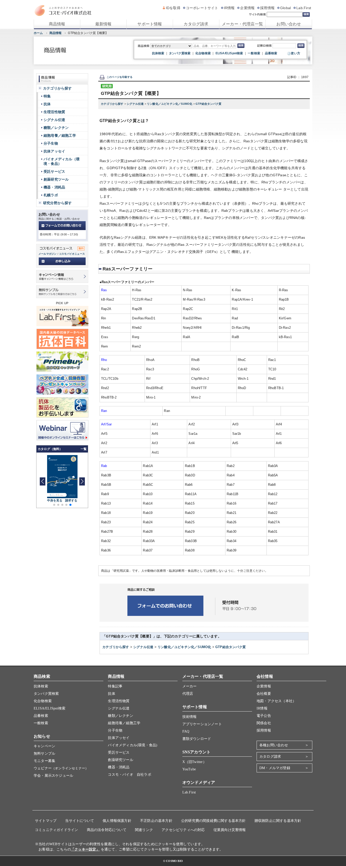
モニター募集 (44, 761)
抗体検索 (158, 53)
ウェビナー (61, 768)
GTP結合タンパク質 (208, 103)
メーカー (189, 686)
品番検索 (271, 53)
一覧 (84, 449)
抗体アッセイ (54, 151)
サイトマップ (45, 821)
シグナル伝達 (135, 103)
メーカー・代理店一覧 (242, 24)
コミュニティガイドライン (56, 830)
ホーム (38, 33)
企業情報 (247, 8)
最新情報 (103, 24)
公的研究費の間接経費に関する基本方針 (213, 821)
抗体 (47, 104)
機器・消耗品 (54, 187)
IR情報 (229, 8)
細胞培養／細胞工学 (60, 135)
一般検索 (254, 53)
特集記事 (115, 686)
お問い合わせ (288, 24)
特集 (47, 96)
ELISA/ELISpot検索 (229, 53)
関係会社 (264, 723)
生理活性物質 (54, 112)
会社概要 (264, 694)
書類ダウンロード (196, 739)
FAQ (185, 731)
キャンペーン (44, 746)
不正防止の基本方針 (156, 821)
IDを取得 (173, 8)
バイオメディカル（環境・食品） (62, 161)
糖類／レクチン (56, 128)
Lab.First (303, 8)
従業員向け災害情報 (230, 830)
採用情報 (267, 8)
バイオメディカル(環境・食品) (132, 745)
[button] (82, 481)
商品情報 (57, 24)
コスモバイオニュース (72, 253)
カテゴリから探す (112, 103)
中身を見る (55, 500)
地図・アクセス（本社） (276, 701)
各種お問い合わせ (273, 745)
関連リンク (144, 830)
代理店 (187, 694)
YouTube (189, 769)
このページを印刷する (119, 77)
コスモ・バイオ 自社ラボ (129, 774)
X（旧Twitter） (194, 762)
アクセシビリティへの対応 (183, 830)
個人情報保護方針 (117, 821)
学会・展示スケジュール (53, 775)
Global (285, 8)
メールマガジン (47, 253)
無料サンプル (44, 753)
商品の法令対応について (106, 830)
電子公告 (264, 716)
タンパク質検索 (179, 53)
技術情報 (189, 717)
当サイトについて (79, 821)
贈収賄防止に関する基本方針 (278, 821)
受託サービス (54, 171)
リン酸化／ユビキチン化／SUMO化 (170, 103)
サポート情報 (149, 24)
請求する (71, 500)
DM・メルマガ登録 (274, 768)
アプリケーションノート (202, 724)
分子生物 (51, 143)
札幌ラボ (51, 195)
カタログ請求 (196, 24)
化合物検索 (203, 53)
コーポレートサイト (202, 8)
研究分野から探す (57, 203)
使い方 (295, 53)
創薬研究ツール (56, 179)
